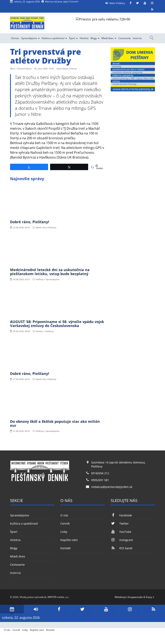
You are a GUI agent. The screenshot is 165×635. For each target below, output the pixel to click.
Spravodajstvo (29, 38)
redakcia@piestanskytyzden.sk (111, 487)
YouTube (125, 532)
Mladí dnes (107, 38)
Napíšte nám (69, 540)
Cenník (65, 523)
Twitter (124, 523)
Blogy (94, 38)
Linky (63, 532)
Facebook (125, 515)
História (84, 38)
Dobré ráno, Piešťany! (29, 221)
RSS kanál (125, 548)
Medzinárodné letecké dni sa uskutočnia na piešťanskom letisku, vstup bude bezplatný (50, 271)
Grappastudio (135, 597)
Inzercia (137, 38)
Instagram (126, 540)
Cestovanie (124, 38)
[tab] (12, 609)
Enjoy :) (150, 597)
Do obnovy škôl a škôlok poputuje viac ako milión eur (55, 423)
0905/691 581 (100, 480)
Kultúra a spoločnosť (53, 38)
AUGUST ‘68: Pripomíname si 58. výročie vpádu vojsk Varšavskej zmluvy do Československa (57, 323)
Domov (15, 38)
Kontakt (65, 548)
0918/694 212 (100, 473)
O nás (64, 515)
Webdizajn (120, 597)
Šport (72, 38)
